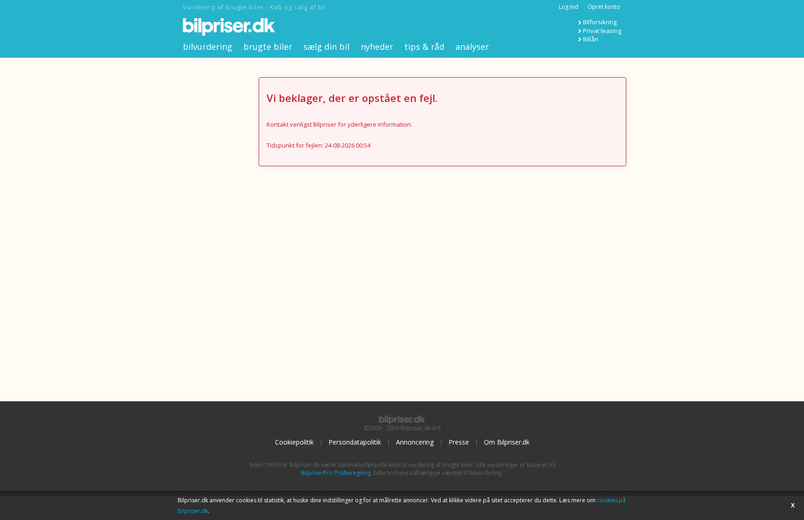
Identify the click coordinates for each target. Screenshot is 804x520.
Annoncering (415, 442)
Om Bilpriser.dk (506, 442)
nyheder (377, 46)
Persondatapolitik (354, 442)
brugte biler (267, 46)
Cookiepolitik (294, 442)
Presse (459, 442)
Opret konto (604, 7)
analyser (472, 46)
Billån (590, 39)
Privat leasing (602, 31)
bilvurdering (207, 46)
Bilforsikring (599, 22)
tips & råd (424, 46)
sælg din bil (326, 46)
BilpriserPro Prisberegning (336, 473)
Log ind (568, 7)
